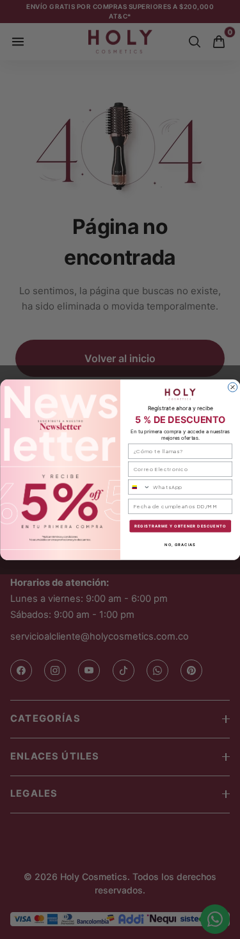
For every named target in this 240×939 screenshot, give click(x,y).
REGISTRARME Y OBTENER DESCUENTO (180, 526)
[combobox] (139, 486)
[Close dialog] (232, 387)
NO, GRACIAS (180, 544)
